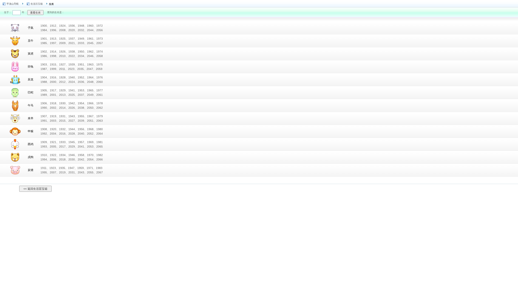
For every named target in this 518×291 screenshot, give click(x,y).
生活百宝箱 (37, 3)
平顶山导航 (12, 3)
